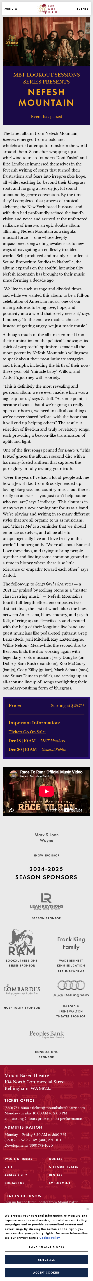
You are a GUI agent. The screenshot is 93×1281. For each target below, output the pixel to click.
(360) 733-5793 (16, 1140)
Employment (59, 1183)
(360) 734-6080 (17, 1108)
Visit (9, 1167)
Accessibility (16, 1175)
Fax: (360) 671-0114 (46, 1140)
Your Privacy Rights (46, 1247)
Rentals (56, 1175)
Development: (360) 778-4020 (29, 1145)
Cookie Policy (50, 1238)
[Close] (88, 1209)
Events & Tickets (19, 1159)
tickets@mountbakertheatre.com (58, 1108)
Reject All (46, 1260)
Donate (55, 1159)
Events (82, 9)
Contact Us (14, 1183)
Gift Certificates (63, 1167)
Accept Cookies (46, 1272)
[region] (46, 1242)
